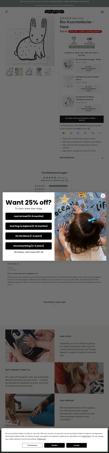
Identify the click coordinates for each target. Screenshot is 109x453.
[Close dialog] (103, 195)
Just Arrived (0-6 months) (28, 216)
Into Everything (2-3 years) (28, 245)
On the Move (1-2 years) (28, 236)
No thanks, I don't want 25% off (28, 252)
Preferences (32, 445)
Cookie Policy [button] (86, 436)
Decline (54, 445)
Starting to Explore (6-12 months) (29, 226)
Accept (76, 445)
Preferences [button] (41, 439)
